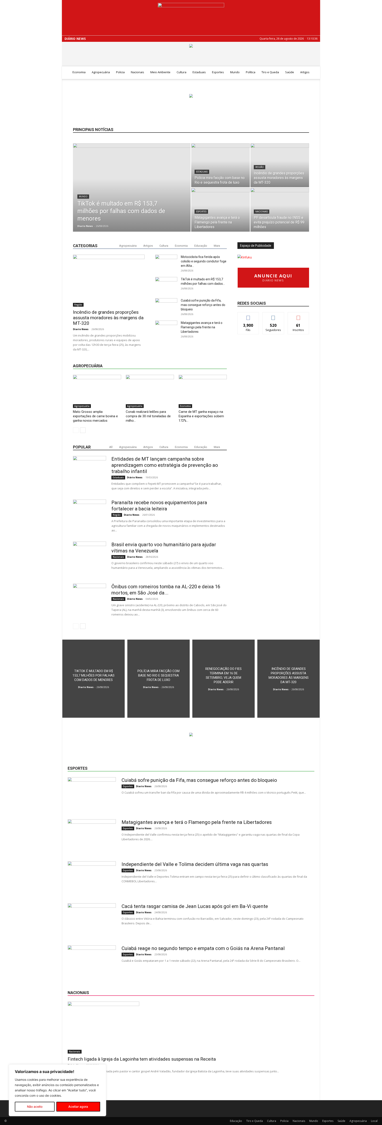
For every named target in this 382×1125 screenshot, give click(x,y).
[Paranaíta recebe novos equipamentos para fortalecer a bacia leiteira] (89, 516)
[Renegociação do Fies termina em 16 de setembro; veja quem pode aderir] (223, 679)
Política (250, 72)
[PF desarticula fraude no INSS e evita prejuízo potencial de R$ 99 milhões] (279, 210)
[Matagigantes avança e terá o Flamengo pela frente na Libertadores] (220, 210)
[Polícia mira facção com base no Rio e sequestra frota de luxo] (220, 165)
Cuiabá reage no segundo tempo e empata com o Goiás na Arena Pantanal (203, 948)
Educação (200, 245)
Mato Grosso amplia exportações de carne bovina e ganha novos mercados (95, 416)
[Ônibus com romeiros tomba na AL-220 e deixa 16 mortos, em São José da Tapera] (89, 600)
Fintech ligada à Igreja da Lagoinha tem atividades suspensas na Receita (142, 1059)
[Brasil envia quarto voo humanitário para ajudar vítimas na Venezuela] (89, 558)
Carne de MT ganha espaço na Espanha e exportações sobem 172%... (201, 416)
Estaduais (199, 72)
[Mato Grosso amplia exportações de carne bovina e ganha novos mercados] (97, 391)
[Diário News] (191, 18)
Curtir (248, 315)
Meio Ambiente (160, 72)
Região (259, 167)
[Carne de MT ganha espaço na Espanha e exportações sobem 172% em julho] (203, 391)
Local (374, 1121)
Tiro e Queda (270, 72)
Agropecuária (101, 72)
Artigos (304, 72)
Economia (79, 72)
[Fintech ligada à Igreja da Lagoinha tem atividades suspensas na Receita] (191, 1028)
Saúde (289, 72)
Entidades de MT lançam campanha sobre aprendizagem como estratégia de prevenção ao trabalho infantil (164, 465)
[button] (314, 72)
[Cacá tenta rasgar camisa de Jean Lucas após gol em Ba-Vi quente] (92, 920)
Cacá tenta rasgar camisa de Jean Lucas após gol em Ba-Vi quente (195, 906)
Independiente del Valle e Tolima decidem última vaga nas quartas (195, 864)
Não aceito (34, 1106)
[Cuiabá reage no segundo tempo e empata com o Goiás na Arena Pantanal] (92, 962)
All (111, 447)
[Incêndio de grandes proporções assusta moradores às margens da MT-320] (279, 165)
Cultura (181, 72)
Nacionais (137, 72)
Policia (120, 72)
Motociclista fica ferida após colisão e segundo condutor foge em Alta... (203, 261)
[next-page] (83, 430)
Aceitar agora (78, 1106)
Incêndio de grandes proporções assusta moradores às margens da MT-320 (108, 318)
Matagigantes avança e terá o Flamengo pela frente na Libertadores (201, 327)
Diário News (75, 38)
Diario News (85, 226)
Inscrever (298, 315)
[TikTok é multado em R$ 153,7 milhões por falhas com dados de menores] (132, 193)
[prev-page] (75, 430)
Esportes (218, 72)
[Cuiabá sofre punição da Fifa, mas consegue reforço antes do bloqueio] (92, 793)
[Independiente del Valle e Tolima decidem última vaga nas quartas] (92, 877)
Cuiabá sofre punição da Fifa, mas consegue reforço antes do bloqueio (203, 305)
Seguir (273, 315)
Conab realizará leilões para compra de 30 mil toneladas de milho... (148, 416)
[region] (57, 1090)
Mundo (235, 72)
